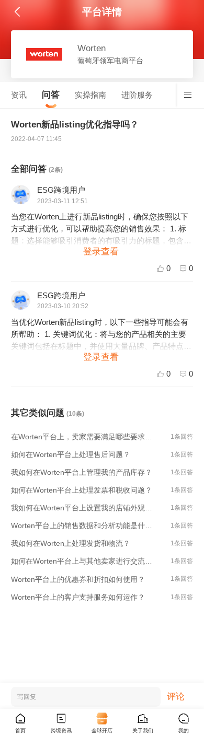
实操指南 (90, 95)
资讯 (19, 95)
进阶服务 (137, 95)
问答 (51, 95)
